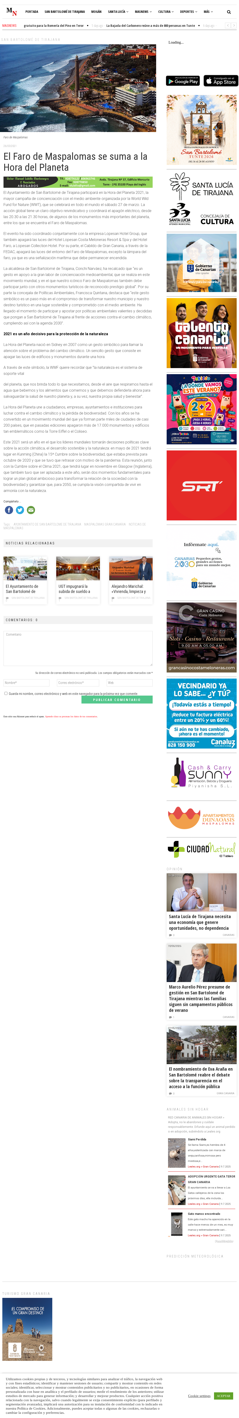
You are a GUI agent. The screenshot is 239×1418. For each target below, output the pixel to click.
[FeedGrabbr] (202, 1241)
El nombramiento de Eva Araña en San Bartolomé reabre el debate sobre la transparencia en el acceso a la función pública (201, 1078)
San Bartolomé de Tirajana (65, 11)
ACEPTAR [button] (223, 1396)
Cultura (164, 11)
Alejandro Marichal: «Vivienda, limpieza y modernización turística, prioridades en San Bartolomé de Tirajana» (129, 589)
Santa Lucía (116, 11)
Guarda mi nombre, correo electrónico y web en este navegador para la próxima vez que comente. (73, 694)
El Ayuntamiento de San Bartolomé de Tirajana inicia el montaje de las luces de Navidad (23, 589)
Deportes (187, 11)
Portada (31, 11)
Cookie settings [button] (199, 1396)
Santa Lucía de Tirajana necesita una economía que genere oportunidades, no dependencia (200, 922)
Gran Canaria (225, 1093)
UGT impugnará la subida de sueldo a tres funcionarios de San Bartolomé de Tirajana (76, 589)
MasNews (141, 11)
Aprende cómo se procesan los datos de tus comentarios (71, 716)
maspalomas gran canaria (105, 524)
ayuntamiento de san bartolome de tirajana (47, 524)
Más (207, 11)
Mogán (96, 11)
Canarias (228, 935)
